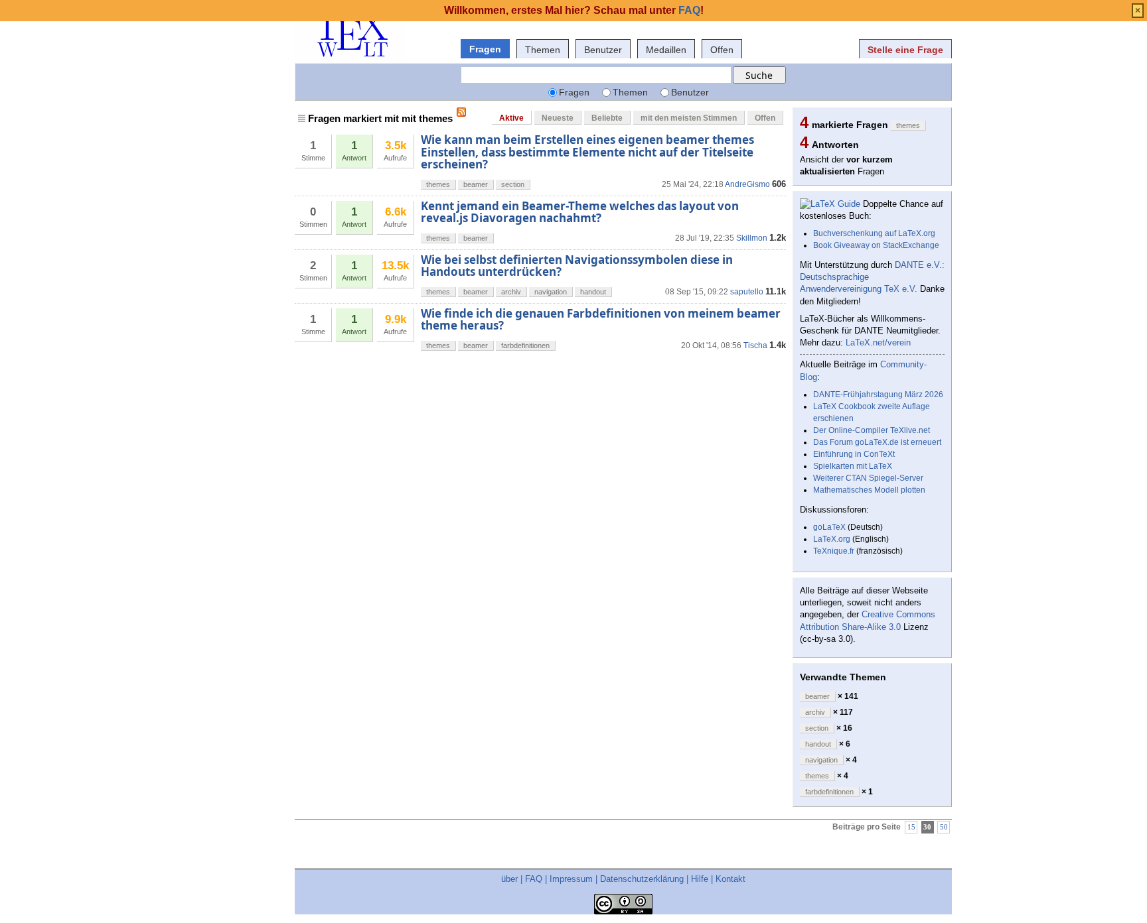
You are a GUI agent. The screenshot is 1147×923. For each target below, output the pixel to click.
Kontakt (730, 879)
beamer (475, 184)
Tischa (755, 345)
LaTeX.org (831, 539)
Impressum (571, 879)
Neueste (558, 118)
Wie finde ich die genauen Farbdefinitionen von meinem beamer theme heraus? (601, 319)
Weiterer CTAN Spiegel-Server (868, 478)
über (509, 879)
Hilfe (699, 879)
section (512, 184)
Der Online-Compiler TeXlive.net (871, 430)
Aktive (511, 118)
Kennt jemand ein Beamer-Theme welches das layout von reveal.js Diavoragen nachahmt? (580, 211)
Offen (721, 49)
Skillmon (751, 238)
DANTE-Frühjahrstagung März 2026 (878, 394)
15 (911, 827)
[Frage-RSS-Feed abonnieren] (461, 112)
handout (593, 292)
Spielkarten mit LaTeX (852, 466)
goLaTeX (829, 527)
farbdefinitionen (525, 345)
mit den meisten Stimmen (689, 118)
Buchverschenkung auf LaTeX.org (874, 233)
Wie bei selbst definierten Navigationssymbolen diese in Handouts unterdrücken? (577, 265)
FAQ (533, 879)
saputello (746, 291)
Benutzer (603, 49)
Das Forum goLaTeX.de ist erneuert (877, 442)
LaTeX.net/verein (878, 342)
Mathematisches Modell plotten (869, 490)
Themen (542, 49)
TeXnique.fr (833, 551)
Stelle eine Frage (905, 49)
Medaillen (666, 49)
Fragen (485, 49)
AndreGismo (747, 184)
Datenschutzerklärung (642, 879)
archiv (511, 292)
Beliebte (607, 118)
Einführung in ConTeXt (854, 454)
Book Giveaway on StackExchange (876, 245)
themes (438, 184)
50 (944, 827)
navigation (550, 292)
